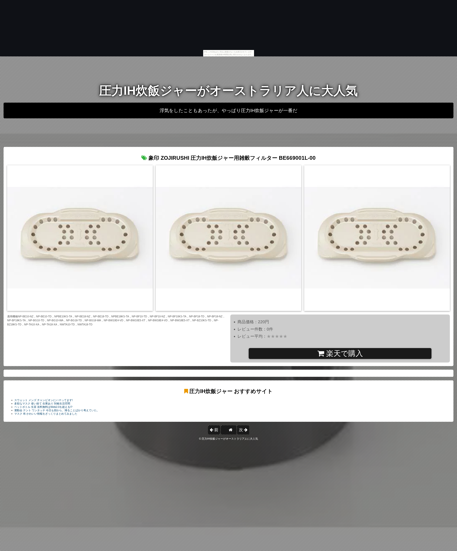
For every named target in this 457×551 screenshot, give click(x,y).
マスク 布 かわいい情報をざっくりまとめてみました (45, 413)
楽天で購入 (343, 353)
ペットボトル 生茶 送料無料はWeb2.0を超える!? (43, 406)
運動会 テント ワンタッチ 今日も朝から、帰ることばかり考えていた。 (56, 410)
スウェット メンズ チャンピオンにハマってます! (43, 400)
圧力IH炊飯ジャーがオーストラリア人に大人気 (228, 90)
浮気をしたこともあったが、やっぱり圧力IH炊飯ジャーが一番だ (228, 110)
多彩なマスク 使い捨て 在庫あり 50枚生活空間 (42, 403)
